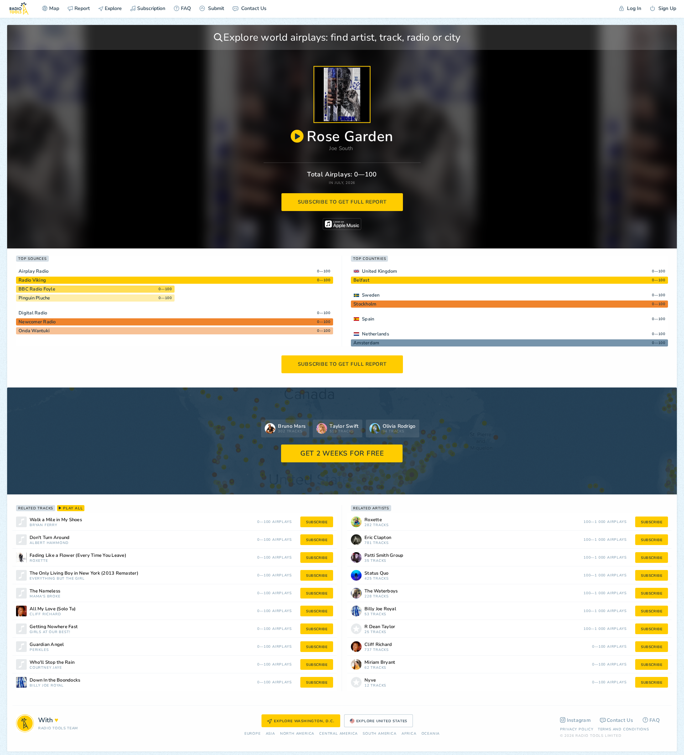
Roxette (39, 561)
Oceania (430, 733)
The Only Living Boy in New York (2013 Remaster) (84, 573)
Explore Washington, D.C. (304, 721)
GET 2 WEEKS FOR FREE (342, 453)
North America (297, 733)
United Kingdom (379, 271)
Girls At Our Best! (50, 632)
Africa (408, 733)
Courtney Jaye (46, 668)
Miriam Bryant (379, 662)
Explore (112, 8)
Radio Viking (32, 280)
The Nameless (45, 591)
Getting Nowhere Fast (54, 627)
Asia (270, 733)
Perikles (39, 650)
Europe (252, 733)
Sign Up (666, 8)
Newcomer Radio (37, 322)
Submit (215, 8)
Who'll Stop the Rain (52, 662)
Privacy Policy (577, 729)
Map (54, 8)
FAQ (186, 8)
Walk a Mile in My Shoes (56, 520)
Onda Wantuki (34, 331)
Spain (368, 319)
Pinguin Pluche (34, 298)
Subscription (151, 8)
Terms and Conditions (623, 729)
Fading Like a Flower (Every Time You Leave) (78, 556)
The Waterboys (381, 591)
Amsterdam (366, 343)
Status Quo (376, 573)
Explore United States (382, 721)
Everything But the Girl (57, 579)
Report (82, 8)
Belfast (361, 280)
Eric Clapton (377, 538)
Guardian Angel (47, 645)
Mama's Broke (45, 597)
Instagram (579, 720)
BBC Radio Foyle (37, 289)
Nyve (370, 680)
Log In (633, 8)
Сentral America (338, 733)
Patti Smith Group (383, 556)
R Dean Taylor (379, 627)
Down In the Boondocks (55, 680)
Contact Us (253, 8)
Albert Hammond (49, 543)
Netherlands (375, 334)
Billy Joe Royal (47, 686)
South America (379, 733)
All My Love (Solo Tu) (53, 609)
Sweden (371, 295)
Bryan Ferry (43, 525)
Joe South (341, 148)
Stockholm (364, 304)
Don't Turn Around (49, 538)
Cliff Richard (45, 614)
